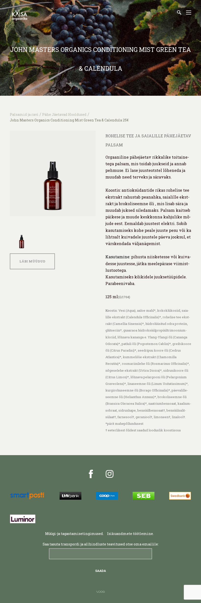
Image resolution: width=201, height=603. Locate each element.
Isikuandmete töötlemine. (130, 533)
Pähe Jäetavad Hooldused (64, 114)
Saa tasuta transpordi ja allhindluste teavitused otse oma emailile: (101, 544)
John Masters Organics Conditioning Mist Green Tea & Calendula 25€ (69, 120)
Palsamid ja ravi (24, 114)
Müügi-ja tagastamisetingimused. (74, 533)
